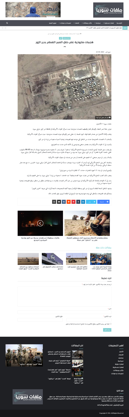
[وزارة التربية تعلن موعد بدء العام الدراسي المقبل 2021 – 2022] (100, 259)
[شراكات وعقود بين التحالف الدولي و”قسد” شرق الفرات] (28, 259)
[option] (24, 355)
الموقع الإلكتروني (59, 316)
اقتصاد (77, 23)
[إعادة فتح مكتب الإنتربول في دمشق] (52, 259)
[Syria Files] (108, 10)
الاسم (109, 309)
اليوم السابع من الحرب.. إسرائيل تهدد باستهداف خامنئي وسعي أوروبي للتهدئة (59, 354)
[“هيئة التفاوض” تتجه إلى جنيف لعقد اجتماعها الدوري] (77, 363)
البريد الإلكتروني (107, 316)
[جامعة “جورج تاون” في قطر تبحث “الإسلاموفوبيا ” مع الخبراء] (77, 372)
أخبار (61, 38)
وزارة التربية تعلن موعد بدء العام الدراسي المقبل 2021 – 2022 (101, 268)
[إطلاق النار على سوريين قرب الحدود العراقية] (76, 259)
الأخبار (121, 351)
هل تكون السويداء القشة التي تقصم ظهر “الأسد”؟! (103, 28)
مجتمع (121, 358)
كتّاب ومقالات (87, 23)
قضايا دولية (119, 364)
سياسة (98, 23)
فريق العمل (52, 23)
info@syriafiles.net (105, 405)
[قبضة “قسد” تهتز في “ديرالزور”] (77, 381)
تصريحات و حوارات (65, 23)
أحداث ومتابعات (72, 34)
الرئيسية (119, 23)
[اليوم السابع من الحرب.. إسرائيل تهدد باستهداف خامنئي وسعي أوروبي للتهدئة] (77, 354)
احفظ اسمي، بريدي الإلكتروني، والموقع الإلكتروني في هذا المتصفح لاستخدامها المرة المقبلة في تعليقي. (87, 324)
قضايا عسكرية (109, 23)
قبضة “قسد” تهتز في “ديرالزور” (59, 378)
